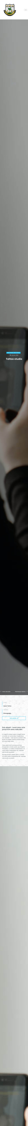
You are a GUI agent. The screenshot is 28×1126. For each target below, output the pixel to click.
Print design (10, 352)
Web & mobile (17, 352)
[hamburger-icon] (25, 10)
